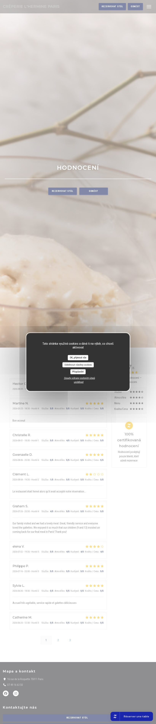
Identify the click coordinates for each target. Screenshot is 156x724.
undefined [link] (79, 382)
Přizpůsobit (78, 371)
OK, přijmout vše (78, 357)
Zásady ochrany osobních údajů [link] (79, 378)
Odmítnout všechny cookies (78, 364)
